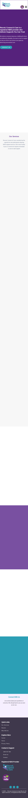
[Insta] (14, 787)
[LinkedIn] (17, 787)
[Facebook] (10, 787)
